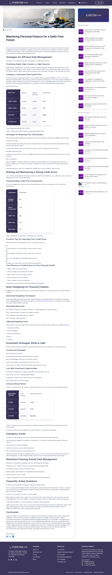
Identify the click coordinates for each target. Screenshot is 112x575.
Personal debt (10, 48)
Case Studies (36, 557)
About (47, 3)
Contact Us (84, 3)
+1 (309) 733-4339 (89, 565)
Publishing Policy (88, 572)
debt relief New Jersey (45, 301)
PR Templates (61, 559)
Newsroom (62, 3)
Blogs (34, 559)
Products (38, 3)
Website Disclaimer (99, 572)
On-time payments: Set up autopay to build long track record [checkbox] (23, 248)
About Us (35, 549)
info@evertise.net (89, 561)
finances (66, 325)
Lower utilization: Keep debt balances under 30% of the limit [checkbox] (23, 253)
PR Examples (61, 554)
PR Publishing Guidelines (64, 557)
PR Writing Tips (61, 562)
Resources (71, 3)
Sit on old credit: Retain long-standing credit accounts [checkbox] (21, 258)
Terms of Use (69, 572)
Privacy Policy (78, 572)
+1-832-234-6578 (89, 563)
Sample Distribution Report (65, 552)
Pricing (55, 3)
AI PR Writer (60, 549)
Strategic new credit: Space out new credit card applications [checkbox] (23, 263)
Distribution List (37, 552)
